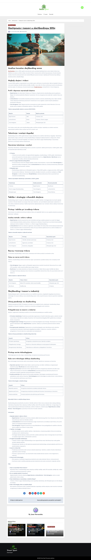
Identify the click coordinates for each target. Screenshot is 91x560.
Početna (40, 14)
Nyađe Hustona (38, 87)
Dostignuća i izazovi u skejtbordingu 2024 (31, 28)
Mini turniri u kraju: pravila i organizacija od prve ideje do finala (35, 530)
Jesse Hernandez (16, 31)
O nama (45, 14)
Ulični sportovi (12, 25)
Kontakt (51, 14)
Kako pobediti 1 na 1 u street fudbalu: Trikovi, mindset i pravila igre (53, 530)
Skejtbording (11, 71)
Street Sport (12, 550)
